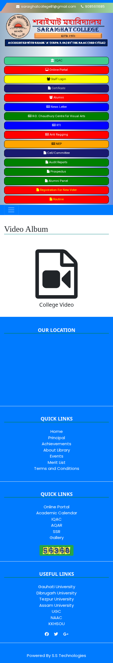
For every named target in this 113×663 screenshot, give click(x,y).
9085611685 (94, 6)
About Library (56, 450)
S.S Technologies (69, 655)
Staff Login (58, 79)
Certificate (58, 88)
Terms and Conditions (56, 468)
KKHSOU (57, 624)
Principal (56, 438)
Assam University (56, 605)
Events (56, 456)
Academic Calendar (56, 513)
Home (56, 431)
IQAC (58, 60)
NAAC (56, 617)
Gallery (57, 537)
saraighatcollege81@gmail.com (47, 6)
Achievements (56, 444)
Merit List (57, 462)
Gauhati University (56, 586)
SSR (56, 531)
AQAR (56, 525)
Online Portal (56, 507)
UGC (56, 611)
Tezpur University (56, 599)
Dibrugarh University (56, 593)
